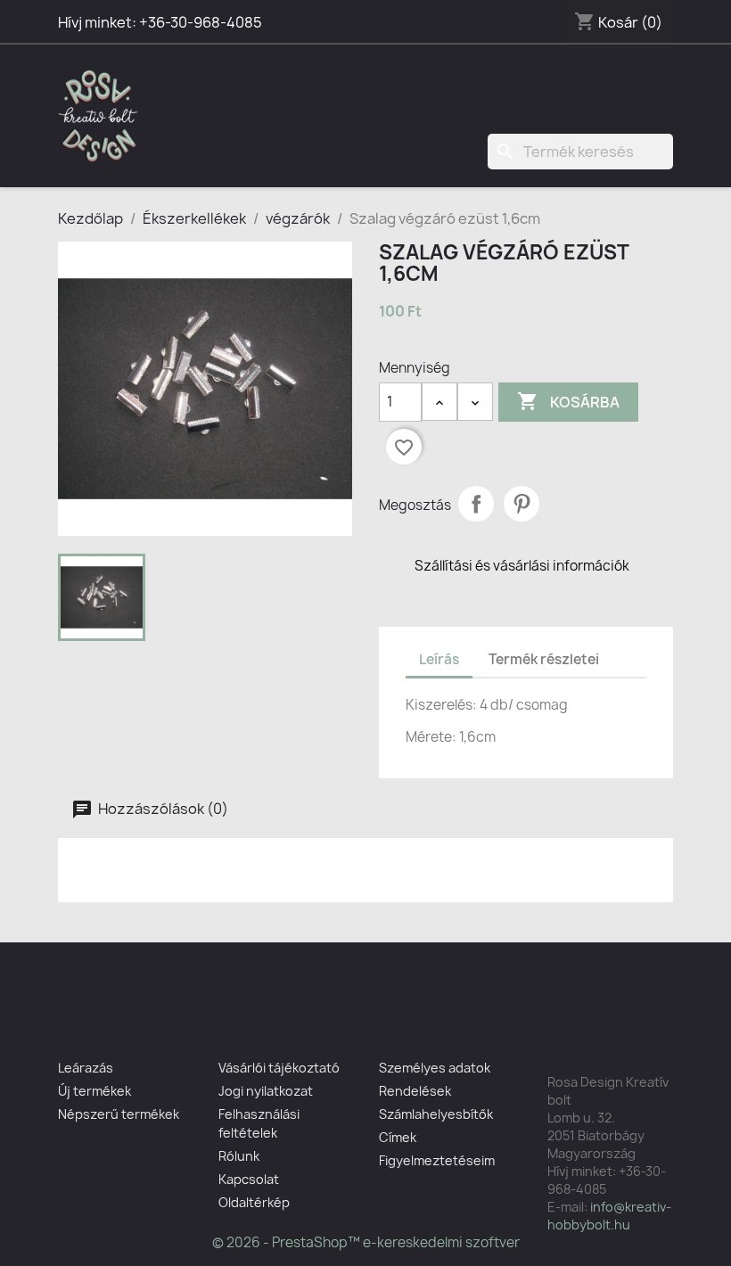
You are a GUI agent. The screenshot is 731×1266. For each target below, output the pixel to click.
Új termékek (94, 1090)
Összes (357, 116)
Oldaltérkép (254, 1202)
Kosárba (568, 401)
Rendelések (415, 1090)
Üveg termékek (247, 116)
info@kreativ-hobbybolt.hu (609, 1215)
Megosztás (476, 504)
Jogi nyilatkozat (265, 1090)
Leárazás (85, 1067)
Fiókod (406, 1035)
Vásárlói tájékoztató (279, 1067)
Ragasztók (476, 80)
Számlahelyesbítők (436, 1114)
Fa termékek (591, 80)
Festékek (373, 80)
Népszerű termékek (118, 1114)
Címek (397, 1137)
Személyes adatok (434, 1067)
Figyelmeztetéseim (437, 1160)
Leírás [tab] (439, 659)
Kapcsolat (248, 1179)
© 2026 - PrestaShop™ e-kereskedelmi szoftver (366, 1242)
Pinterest (521, 504)
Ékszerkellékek (251, 80)
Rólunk (238, 1155)
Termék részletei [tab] (544, 659)
